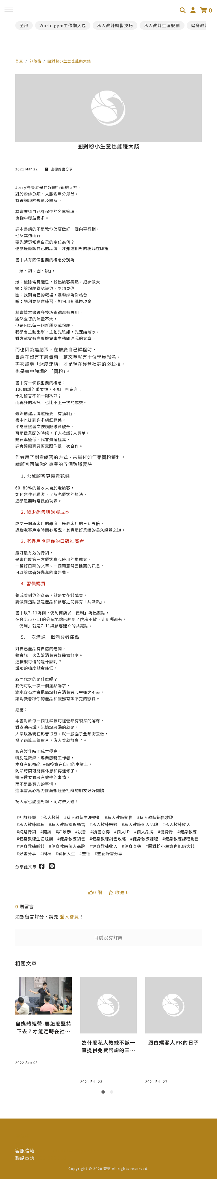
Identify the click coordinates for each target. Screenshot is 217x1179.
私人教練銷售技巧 (115, 25)
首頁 (19, 61)
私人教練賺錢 (105, 824)
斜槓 (47, 853)
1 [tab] (104, 1093)
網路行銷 (27, 832)
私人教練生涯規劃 (162, 25)
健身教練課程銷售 (182, 839)
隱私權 (22, 1136)
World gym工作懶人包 (63, 25)
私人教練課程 (32, 824)
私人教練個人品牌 (141, 824)
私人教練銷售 (120, 817)
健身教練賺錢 (32, 846)
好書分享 (27, 853)
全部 (24, 25)
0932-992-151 (50, 1157)
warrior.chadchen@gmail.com (69, 1150)
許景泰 (64, 832)
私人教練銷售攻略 (156, 817)
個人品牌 (145, 832)
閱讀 (47, 832)
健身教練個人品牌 (68, 846)
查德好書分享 (61, 168)
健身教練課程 (145, 839)
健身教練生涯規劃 (36, 839)
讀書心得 (101, 832)
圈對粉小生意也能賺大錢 (69, 61)
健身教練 (188, 832)
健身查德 (132, 846)
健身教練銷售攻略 (109, 839)
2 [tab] (113, 1093)
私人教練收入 (177, 824)
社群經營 (27, 817)
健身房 (166, 832)
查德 (86, 853)
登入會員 (69, 916)
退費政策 (24, 1143)
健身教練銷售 (72, 839)
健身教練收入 (105, 846)
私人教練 (51, 817)
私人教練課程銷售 (68, 824)
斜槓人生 (66, 853)
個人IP (123, 832)
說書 (82, 832)
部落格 (35, 61)
